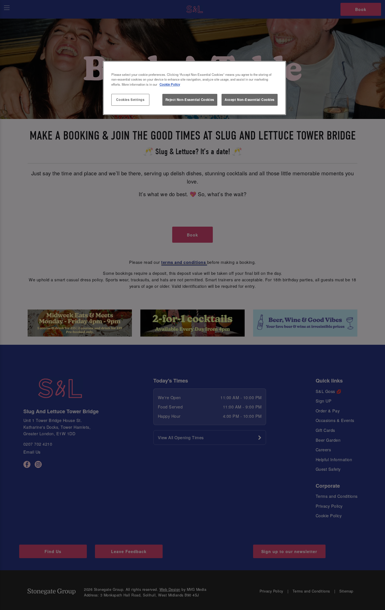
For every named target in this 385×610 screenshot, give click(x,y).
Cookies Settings (130, 99)
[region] (194, 88)
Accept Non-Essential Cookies (250, 99)
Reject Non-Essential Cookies (189, 99)
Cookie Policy (170, 84)
